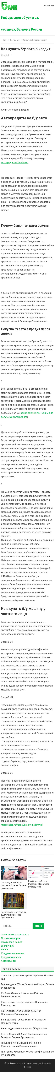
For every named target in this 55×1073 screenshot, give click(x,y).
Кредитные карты (11, 957)
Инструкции (15, 40)
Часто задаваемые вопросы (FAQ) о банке (24, 1028)
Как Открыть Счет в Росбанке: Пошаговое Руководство (38, 884)
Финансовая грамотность (15, 934)
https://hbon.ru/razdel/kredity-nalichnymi (22, 824)
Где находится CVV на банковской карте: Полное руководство (13, 885)
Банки (4, 949)
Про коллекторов (10, 938)
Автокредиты (8, 961)
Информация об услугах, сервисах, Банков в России (21, 23)
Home (5, 40)
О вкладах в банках (11, 942)
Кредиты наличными (12, 953)
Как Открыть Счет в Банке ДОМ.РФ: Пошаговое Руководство (13, 915)
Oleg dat (5, 55)
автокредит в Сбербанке (14, 162)
